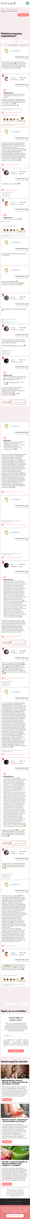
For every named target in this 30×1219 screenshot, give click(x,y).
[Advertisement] (15, 24)
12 (11, 41)
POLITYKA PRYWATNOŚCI (16, 1201)
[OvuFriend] (8, 4)
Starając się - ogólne (11, 9)
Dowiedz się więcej (23, 1212)
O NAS (8, 1201)
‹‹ (6, 41)
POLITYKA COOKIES (10, 1204)
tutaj (4, 1046)
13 (14, 1004)
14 (16, 41)
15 (19, 41)
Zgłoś (26, 58)
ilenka (12, 360)
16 (21, 41)
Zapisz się (16, 1051)
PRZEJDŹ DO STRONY (15, 1216)
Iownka (13, 297)
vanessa (13, 77)
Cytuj (17, 58)
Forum (2, 9)
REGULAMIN (19, 1204)
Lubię (22, 58)
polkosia (13, 171)
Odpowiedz (23, 15)
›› (27, 41)
